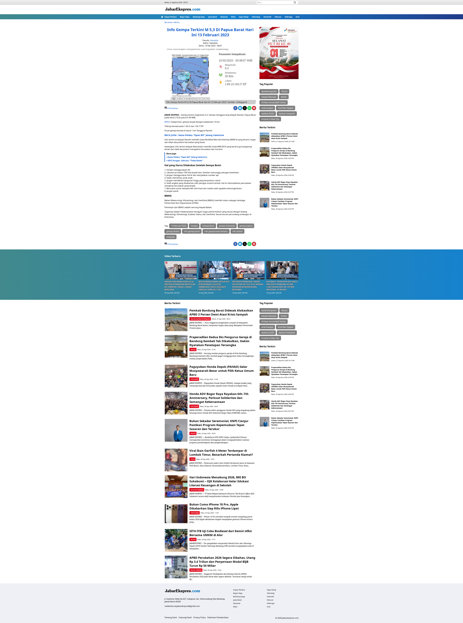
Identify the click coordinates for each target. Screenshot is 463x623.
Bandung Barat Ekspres (200, 319)
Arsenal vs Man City (270, 119)
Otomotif (267, 17)
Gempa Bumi (208, 225)
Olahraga (288, 17)
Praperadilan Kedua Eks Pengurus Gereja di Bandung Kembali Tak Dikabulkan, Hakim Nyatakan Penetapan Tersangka (284, 151)
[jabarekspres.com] (183, 9)
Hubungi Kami (185, 617)
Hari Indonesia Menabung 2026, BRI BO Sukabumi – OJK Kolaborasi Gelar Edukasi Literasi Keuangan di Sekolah (219, 481)
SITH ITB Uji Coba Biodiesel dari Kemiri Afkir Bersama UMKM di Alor (220, 533)
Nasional (224, 17)
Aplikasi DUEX (267, 113)
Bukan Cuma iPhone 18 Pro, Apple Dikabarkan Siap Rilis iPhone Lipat (214, 506)
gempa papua (246, 225)
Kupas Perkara (170, 17)
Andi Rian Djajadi (285, 108)
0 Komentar (172, 108)
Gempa (194, 225)
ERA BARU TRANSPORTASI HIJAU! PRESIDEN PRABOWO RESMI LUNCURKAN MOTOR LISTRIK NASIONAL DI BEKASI (282, 285)
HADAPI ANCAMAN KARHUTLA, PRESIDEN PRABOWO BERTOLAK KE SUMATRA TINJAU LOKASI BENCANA (179, 285)
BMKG (167, 122)
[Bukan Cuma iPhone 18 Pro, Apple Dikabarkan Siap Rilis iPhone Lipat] (176, 513)
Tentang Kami (170, 617)
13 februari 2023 (178, 225)
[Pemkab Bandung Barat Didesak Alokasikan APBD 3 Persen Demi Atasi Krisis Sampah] (264, 137)
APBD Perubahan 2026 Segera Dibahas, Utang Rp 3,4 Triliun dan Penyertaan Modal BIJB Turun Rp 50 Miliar (222, 562)
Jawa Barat (212, 17)
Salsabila (214, 40)
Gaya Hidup (244, 17)
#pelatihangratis (268, 91)
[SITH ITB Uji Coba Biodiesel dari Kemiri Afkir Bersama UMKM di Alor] (176, 540)
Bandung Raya (199, 17)
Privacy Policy (199, 617)
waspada (170, 237)
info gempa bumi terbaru (216, 231)
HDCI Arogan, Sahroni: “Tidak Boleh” (185, 160)
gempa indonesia (227, 225)
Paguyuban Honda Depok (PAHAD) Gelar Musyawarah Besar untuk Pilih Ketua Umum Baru (284, 168)
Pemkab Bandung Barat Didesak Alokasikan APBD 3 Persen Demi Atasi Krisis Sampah (284, 136)
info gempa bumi (192, 231)
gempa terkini (172, 231)
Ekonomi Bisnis (197, 490)
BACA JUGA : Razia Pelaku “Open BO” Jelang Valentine (194, 135)
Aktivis (284, 97)
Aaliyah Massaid (268, 97)
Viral (297, 17)
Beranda (168, 22)
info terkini (237, 231)
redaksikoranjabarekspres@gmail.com (182, 606)
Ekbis (233, 17)
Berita (177, 22)
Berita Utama (196, 570)
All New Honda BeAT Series (273, 102)
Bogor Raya (184, 17)
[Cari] (295, 2)
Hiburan (278, 17)
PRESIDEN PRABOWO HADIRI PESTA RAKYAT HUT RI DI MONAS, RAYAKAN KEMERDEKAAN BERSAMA (248, 285)
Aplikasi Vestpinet (287, 113)
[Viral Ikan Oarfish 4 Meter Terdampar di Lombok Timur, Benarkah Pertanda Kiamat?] (176, 460)
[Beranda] (162, 16)
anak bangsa (267, 108)
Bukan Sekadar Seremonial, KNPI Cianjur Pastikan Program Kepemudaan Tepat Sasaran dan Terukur (284, 202)
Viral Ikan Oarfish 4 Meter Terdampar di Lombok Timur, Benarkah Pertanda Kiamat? (221, 453)
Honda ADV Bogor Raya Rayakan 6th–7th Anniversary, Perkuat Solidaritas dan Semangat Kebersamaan (284, 185)
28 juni (284, 91)
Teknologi (256, 17)
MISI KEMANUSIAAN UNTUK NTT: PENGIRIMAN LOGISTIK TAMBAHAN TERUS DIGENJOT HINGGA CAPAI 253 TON (214, 285)
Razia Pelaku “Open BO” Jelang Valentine (187, 157)
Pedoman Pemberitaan (217, 617)
